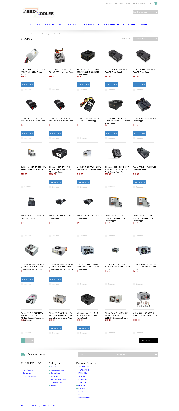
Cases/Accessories (33, 25)
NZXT (80, 394)
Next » (32, 340)
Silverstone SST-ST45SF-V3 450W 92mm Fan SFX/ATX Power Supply (87, 315)
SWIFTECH (82, 382)
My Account (119, 3)
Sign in (128, 3)
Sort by (126, 38)
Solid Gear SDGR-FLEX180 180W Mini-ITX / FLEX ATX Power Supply (143, 218)
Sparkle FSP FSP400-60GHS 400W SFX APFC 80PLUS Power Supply (117, 266)
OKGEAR (81, 385)
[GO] (156, 12)
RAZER (81, 391)
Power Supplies (47, 34)
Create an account (139, 3)
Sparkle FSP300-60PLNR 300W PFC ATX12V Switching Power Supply (145, 266)
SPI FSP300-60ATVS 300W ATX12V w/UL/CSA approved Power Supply (88, 266)
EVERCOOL (82, 373)
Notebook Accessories (108, 25)
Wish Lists (108, 3)
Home (23, 34)
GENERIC (81, 376)
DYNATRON (82, 379)
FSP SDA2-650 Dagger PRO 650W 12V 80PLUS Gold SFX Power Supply (88, 72)
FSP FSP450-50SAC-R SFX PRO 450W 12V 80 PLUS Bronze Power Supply (117, 120)
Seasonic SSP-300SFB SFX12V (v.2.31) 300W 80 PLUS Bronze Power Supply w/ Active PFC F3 (61, 266)
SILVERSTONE (83, 370)
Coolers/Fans (73, 25)
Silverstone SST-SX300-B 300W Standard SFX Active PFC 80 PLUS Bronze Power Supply (117, 169)
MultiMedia (88, 25)
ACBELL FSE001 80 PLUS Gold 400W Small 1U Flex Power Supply (33, 72)
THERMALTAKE (83, 367)
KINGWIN (81, 388)
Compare (27, 90)
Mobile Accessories (54, 25)
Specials (145, 25)
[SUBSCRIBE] (156, 354)
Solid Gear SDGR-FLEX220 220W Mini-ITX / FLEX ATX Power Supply (115, 218)
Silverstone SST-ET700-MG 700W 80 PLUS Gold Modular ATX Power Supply (60, 169)
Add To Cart (27, 84)
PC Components (130, 25)
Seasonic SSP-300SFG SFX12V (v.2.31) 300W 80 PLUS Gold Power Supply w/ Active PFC (33, 266)
